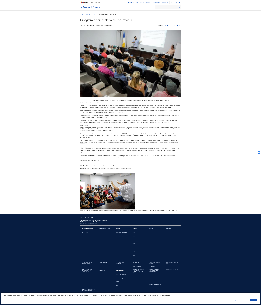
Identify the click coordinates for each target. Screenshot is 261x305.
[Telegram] (177, 25)
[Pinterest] (175, 25)
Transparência (131, 2)
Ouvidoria (142, 2)
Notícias (88, 14)
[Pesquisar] (179, 7)
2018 (94, 14)
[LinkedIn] (172, 25)
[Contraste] (174, 2)
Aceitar (253, 300)
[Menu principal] (81, 7)
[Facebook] (167, 25)
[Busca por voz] (177, 7)
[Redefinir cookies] (179, 2)
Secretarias (148, 2)
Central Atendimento (156, 2)
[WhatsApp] (165, 25)
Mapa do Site (165, 2)
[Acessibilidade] (177, 2)
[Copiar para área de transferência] (180, 25)
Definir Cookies (241, 300)
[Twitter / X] (170, 25)
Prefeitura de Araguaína (91, 7)
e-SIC (137, 2)
